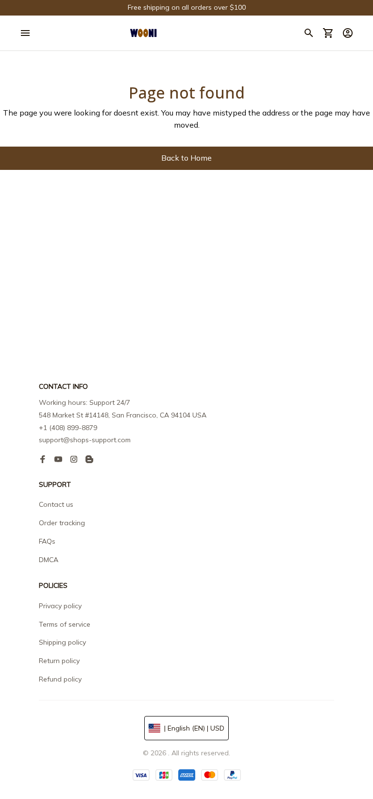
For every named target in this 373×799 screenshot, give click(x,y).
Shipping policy (62, 642)
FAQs (47, 541)
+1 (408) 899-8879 (68, 427)
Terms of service (64, 624)
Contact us (56, 504)
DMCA (48, 559)
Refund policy (60, 679)
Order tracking (62, 522)
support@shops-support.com (85, 439)
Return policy (59, 660)
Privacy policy (60, 605)
